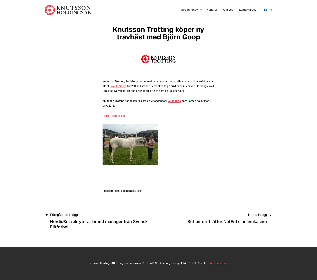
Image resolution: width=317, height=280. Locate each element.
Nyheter (212, 9)
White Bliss (174, 101)
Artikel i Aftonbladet (114, 115)
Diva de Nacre (118, 86)
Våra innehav (189, 9)
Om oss (228, 9)
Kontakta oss (247, 9)
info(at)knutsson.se (217, 263)
